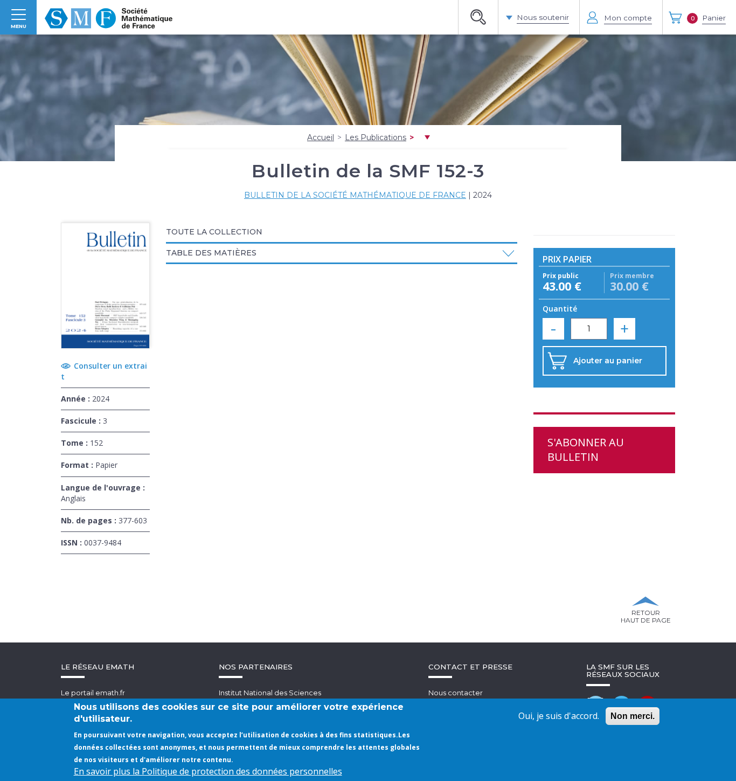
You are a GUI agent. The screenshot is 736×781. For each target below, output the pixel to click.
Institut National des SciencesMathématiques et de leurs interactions (287, 697)
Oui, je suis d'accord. (558, 716)
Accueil (320, 137)
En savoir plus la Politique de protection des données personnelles (208, 771)
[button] (341, 253)
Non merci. (632, 716)
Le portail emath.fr (93, 692)
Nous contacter (455, 692)
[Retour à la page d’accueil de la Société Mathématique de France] (108, 17)
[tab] (341, 233)
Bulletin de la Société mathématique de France (355, 195)
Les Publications (375, 137)
